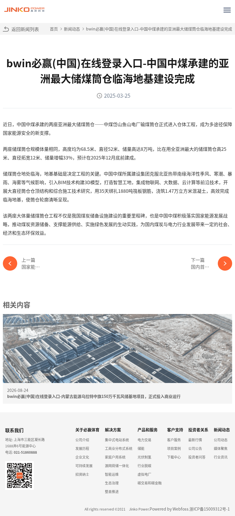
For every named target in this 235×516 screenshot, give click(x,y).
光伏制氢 (144, 457)
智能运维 (112, 474)
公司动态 (221, 439)
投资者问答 (196, 457)
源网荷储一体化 (117, 465)
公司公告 (195, 448)
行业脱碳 (144, 465)
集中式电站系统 (117, 439)
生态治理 (112, 482)
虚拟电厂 (144, 474)
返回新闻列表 (25, 29)
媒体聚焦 (221, 448)
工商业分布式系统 (118, 448)
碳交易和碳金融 (150, 482)
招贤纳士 (82, 474)
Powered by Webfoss (169, 509)
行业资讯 (221, 457)
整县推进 (112, 491)
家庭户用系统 (115, 457)
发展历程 (82, 448)
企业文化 (82, 457)
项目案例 (174, 448)
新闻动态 (72, 29)
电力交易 (144, 439)
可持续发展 (84, 465)
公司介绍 (82, 439)
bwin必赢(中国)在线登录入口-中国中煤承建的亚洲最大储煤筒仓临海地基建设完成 (159, 29)
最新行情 (195, 439)
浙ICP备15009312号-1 (209, 509)
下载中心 (174, 457)
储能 (141, 448)
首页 (54, 29)
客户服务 (174, 439)
